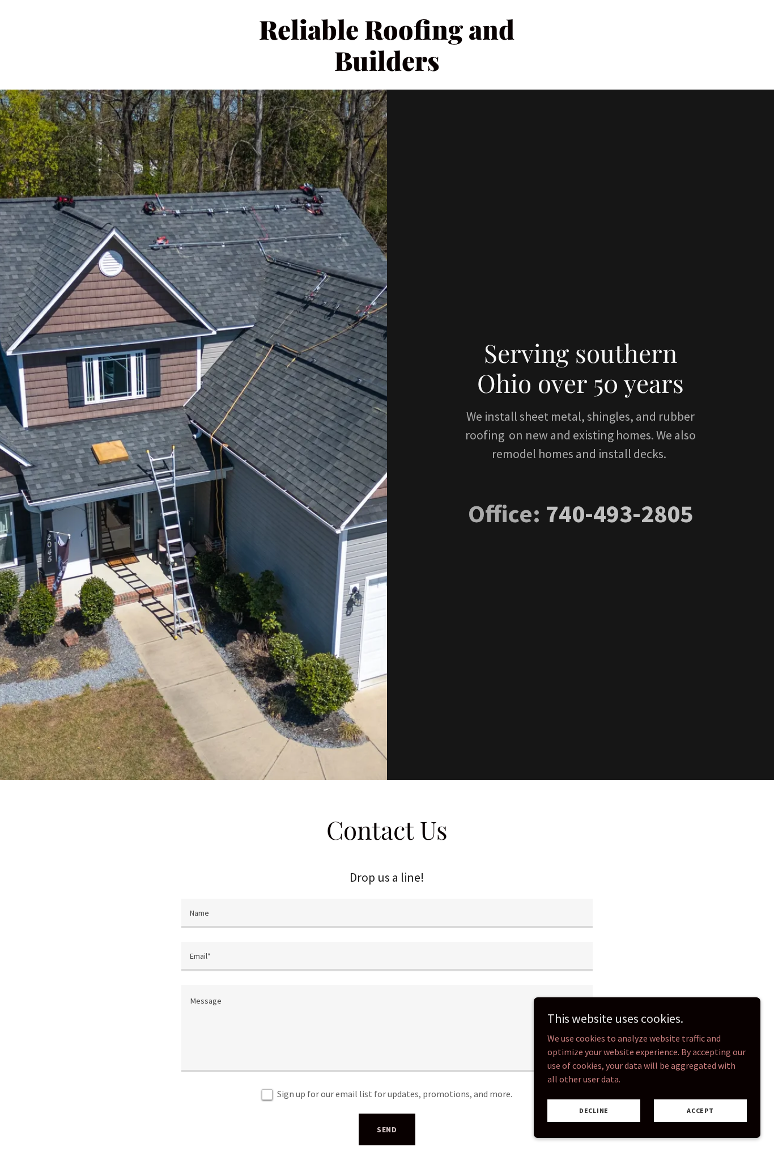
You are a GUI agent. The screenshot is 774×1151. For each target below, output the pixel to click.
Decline (594, 1110)
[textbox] (386, 913)
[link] (387, 67)
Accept (700, 1110)
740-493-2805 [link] (619, 513)
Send (387, 1129)
